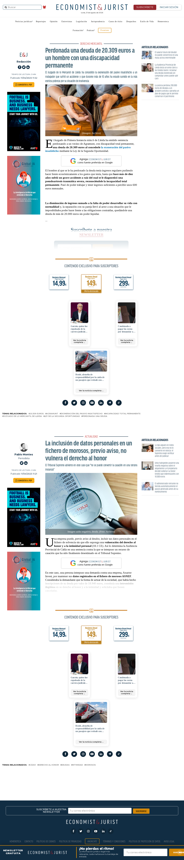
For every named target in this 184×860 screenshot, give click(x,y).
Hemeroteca (163, 21)
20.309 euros (37, 414)
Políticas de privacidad (70, 841)
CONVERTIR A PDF (24, 85)
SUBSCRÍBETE (144, 7)
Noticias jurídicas (23, 21)
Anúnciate (92, 841)
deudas (65, 765)
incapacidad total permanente (122, 414)
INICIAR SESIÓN (169, 7)
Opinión (53, 21)
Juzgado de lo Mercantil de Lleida (22, 416)
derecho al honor (48, 765)
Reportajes (41, 21)
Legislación (81, 21)
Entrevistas (67, 21)
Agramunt (52, 414)
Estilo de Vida (147, 21)
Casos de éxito (115, 21)
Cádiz (33, 765)
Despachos (131, 21)
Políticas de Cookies (46, 841)
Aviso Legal (169, 841)
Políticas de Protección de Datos (144, 841)
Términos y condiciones (114, 841)
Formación (78, 30)
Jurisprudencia (98, 21)
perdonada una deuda (94, 416)
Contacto (28, 841)
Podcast (90, 30)
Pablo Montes (24, 454)
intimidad (77, 765)
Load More (92, 778)
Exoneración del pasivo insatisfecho (81, 414)
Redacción (24, 61)
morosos (90, 765)
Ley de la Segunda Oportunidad (62, 416)
